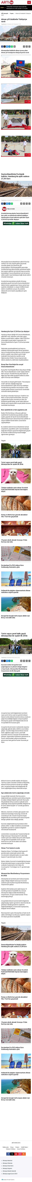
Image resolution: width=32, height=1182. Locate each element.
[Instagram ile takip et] (20, 1154)
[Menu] (29, 2)
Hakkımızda (5, 1147)
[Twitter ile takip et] (12, 1154)
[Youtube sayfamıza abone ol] (16, 1154)
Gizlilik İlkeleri (24, 1147)
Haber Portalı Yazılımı (9, 1179)
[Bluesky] (7, 46)
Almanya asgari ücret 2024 (10, 1173)
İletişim (17, 1147)
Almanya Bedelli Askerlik (9, 1171)
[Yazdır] (15, 46)
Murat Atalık (11, 209)
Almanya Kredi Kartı (8, 1166)
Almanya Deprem (7, 1168)
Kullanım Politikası (10, 1149)
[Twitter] (5, 46)
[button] (24, 46)
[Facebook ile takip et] (8, 1154)
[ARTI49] (7, 2)
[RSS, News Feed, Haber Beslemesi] (24, 1154)
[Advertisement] (16, 166)
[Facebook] (2, 46)
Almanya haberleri (7, 1160)
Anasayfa (5, 13)
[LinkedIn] (9, 46)
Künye (12, 1147)
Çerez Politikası (21, 1149)
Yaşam (12, 13)
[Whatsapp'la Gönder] (12, 46)
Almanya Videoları (7, 1163)
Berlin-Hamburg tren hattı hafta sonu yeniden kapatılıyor (18, 7)
